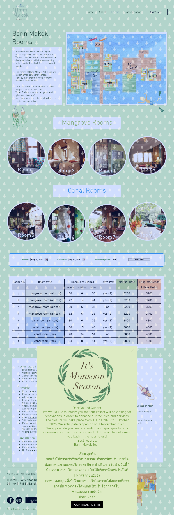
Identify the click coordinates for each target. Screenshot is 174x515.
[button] (132, 351)
